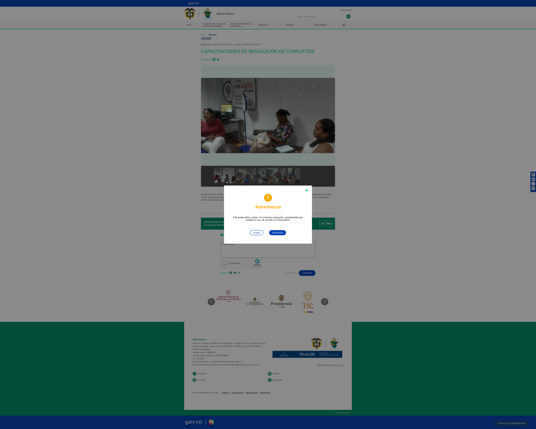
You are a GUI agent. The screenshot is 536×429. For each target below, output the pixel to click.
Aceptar (256, 232)
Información (277, 232)
